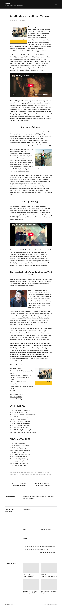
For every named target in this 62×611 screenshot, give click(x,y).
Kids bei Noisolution (16, 397)
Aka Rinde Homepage (16, 394)
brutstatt (7, 3)
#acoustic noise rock (17, 472)
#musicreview (29, 472)
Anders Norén (53, 604)
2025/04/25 (13, 20)
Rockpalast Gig (15, 68)
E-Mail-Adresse (46, 529)
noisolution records (45, 474)
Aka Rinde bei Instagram (17, 399)
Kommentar (26, 509)
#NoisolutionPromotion (42, 472)
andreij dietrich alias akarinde (29, 474)
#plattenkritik (14, 474)
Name (25, 529)
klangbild (22, 20)
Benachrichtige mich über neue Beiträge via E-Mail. (37, 549)
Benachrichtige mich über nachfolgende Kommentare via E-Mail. (40, 546)
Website (25, 538)
